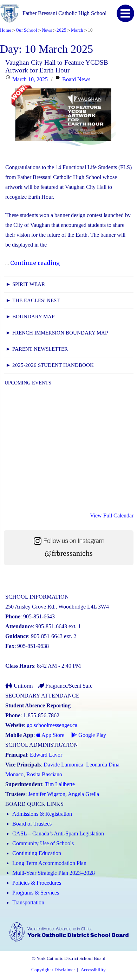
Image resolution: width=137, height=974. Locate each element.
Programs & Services (35, 893)
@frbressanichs (69, 553)
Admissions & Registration (42, 814)
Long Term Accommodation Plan (49, 863)
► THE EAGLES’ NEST (33, 300)
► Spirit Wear (25, 284)
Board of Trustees (32, 824)
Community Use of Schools (43, 843)
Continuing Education (36, 853)
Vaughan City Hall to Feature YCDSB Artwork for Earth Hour (56, 66)
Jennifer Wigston (46, 794)
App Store (52, 735)
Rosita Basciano (44, 774)
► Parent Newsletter (37, 349)
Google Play (91, 735)
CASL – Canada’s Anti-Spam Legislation (58, 833)
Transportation (28, 902)
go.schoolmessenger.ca (52, 725)
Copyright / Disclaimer (53, 969)
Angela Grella (83, 794)
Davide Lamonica (63, 765)
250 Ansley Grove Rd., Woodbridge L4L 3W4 (57, 607)
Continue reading (35, 262)
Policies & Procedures (36, 883)
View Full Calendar (111, 515)
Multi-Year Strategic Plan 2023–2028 (53, 873)
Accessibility (93, 969)
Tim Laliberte (60, 784)
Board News (76, 79)
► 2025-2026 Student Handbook (50, 365)
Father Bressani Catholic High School (64, 13)
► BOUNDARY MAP (30, 316)
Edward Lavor (46, 755)
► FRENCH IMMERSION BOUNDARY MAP (57, 333)
